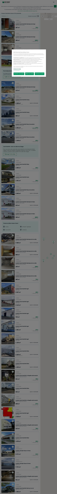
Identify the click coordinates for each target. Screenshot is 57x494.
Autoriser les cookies (39, 73)
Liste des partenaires (16, 70)
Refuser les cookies (29, 73)
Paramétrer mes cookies (19, 73)
